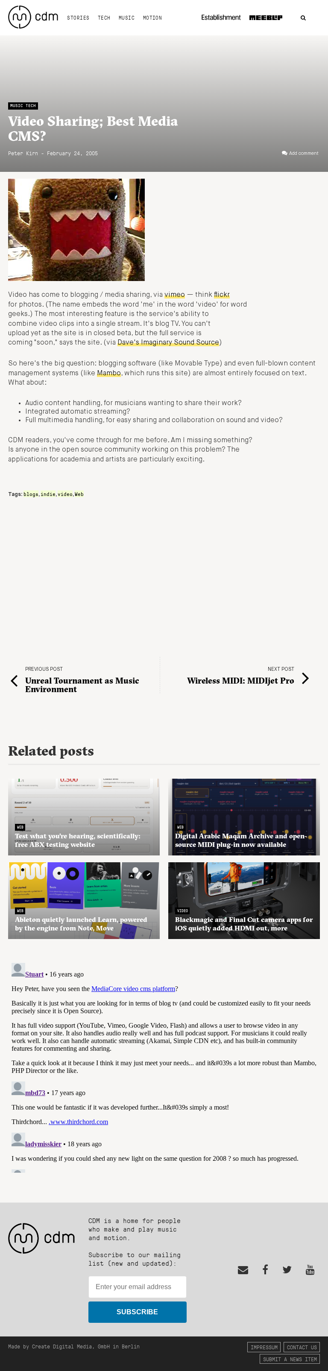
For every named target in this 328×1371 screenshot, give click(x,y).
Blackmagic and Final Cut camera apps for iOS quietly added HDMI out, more (244, 923)
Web (79, 493)
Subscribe (137, 1312)
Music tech (23, 105)
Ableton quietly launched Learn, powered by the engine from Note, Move (81, 923)
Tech (104, 17)
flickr (222, 295)
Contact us (302, 1347)
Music (127, 17)
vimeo (174, 295)
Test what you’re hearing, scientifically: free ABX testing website (78, 840)
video (65, 493)
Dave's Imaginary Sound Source (168, 342)
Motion (152, 17)
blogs (30, 493)
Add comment (304, 153)
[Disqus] (164, 1066)
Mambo (109, 373)
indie (48, 493)
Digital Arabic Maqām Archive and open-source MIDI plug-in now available (241, 840)
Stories (78, 17)
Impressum (264, 1347)
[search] (303, 18)
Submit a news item (290, 1358)
